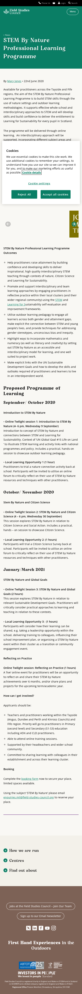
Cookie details (31, 172)
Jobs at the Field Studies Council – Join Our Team (41, 906)
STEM (58, 300)
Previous (7, 224)
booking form (29, 779)
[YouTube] (47, 928)
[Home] (16, 11)
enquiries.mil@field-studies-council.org (28, 797)
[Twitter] (28, 928)
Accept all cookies (55, 194)
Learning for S (16, 304)
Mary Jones (14, 81)
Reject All (24, 194)
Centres (16, 861)
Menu (73, 11)
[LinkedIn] (34, 928)
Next (74, 224)
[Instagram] (53, 928)
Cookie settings (39, 183)
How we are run (24, 851)
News (7, 35)
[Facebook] (41, 928)
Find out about (23, 870)
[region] (41, 172)
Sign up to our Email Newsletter (40, 916)
